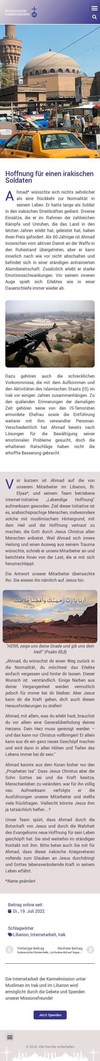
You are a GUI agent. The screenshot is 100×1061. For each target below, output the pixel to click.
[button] (95, 8)
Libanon (21, 935)
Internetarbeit (43, 935)
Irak (61, 935)
